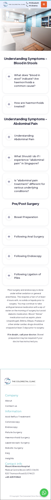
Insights (9, 458)
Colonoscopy (12, 422)
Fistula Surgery (13, 432)
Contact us (11, 406)
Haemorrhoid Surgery (17, 437)
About (8, 401)
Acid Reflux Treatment (17, 416)
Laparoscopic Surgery (17, 443)
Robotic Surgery (14, 448)
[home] (9, 4)
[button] (44, 4)
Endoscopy (11, 427)
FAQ (7, 453)
